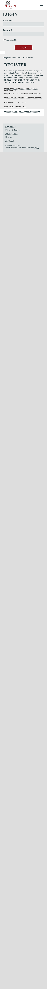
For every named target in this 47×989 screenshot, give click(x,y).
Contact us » (10, 126)
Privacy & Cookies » (13, 130)
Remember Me (11, 40)
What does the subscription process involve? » (23, 98)
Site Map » (9, 140)
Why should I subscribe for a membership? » (22, 94)
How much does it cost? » (15, 103)
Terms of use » (11, 133)
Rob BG (36, 147)
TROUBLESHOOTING (20, 82)
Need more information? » (15, 106)
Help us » (9, 137)
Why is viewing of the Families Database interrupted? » (20, 89)
